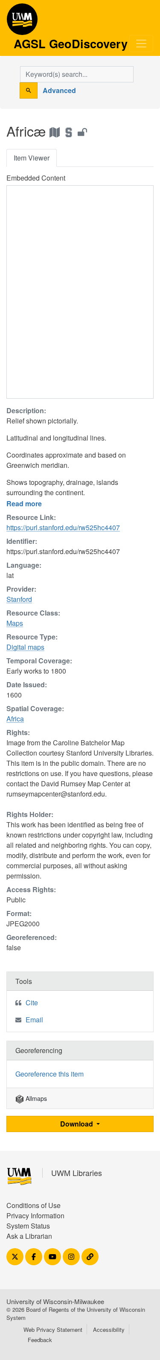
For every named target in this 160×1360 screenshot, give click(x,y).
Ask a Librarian (29, 1236)
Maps (14, 623)
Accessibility (109, 1329)
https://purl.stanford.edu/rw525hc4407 (63, 527)
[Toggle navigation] (141, 43)
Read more (24, 503)
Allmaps (35, 1098)
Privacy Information (35, 1215)
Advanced (59, 90)
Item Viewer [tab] (31, 158)
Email (34, 1019)
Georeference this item (49, 1074)
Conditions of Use (33, 1205)
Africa (15, 719)
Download (77, 1124)
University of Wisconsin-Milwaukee (55, 1301)
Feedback (40, 1340)
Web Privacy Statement (52, 1329)
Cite (32, 1002)
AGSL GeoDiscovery (22, 22)
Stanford (19, 599)
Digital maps (25, 647)
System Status (28, 1226)
